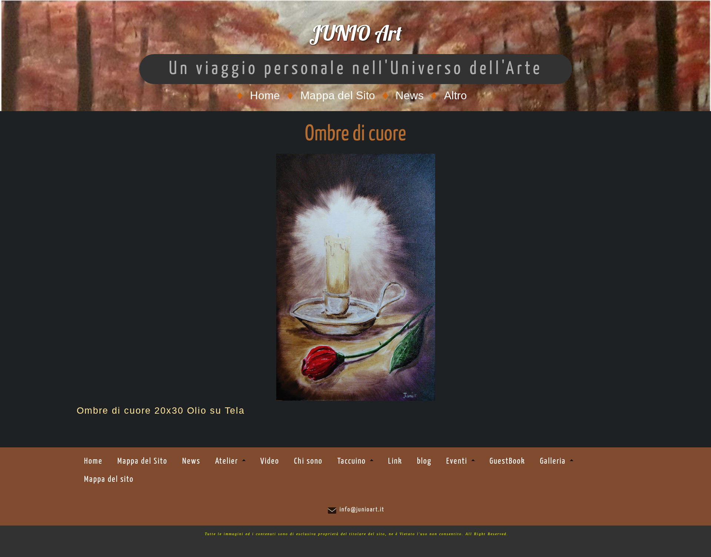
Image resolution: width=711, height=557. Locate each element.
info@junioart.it (362, 510)
